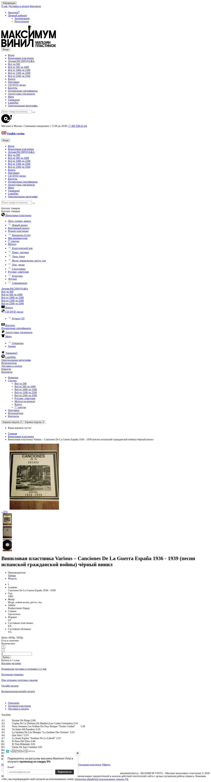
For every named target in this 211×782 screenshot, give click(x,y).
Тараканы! (14, 99)
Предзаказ (13, 82)
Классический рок (22, 248)
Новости (6, 369)
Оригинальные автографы (23, 105)
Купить (6, 657)
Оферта (106, 764)
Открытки (17, 343)
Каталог (10, 211)
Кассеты (12, 87)
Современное (19, 283)
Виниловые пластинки (21, 58)
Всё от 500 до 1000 (18, 67)
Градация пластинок (19, 705)
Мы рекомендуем (17, 238)
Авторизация (22, 18)
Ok (126, 779)
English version (15, 133)
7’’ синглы (20, 407)
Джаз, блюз (18, 256)
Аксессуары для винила (21, 93)
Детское (12, 278)
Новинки (13, 377)
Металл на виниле (25, 401)
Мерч (11, 96)
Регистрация (22, 21)
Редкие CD (17, 318)
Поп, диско (18, 264)
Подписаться (65, 772)
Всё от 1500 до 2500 (19, 73)
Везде (11, 55)
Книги (11, 79)
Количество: (8, 643)
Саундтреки (18, 268)
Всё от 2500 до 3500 (19, 76)
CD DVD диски (17, 84)
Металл (12, 244)
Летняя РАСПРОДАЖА (21, 61)
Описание (13, 702)
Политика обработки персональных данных (99, 779)
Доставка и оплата (18, 6)
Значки (12, 346)
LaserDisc (13, 102)
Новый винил (19, 225)
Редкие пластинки (18, 231)
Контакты (35, 6)
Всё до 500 (14, 64)
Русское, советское (18, 271)
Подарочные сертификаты (23, 90)
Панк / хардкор (20, 252)
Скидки (12, 380)
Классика (17, 276)
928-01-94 (77, 126)
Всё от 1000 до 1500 (19, 70)
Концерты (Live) (20, 235)
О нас (4, 6)
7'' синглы (13, 241)
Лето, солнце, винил (19, 221)
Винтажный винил (18, 228)
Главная (12, 433)
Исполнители (9, 363)
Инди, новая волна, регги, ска (28, 260)
